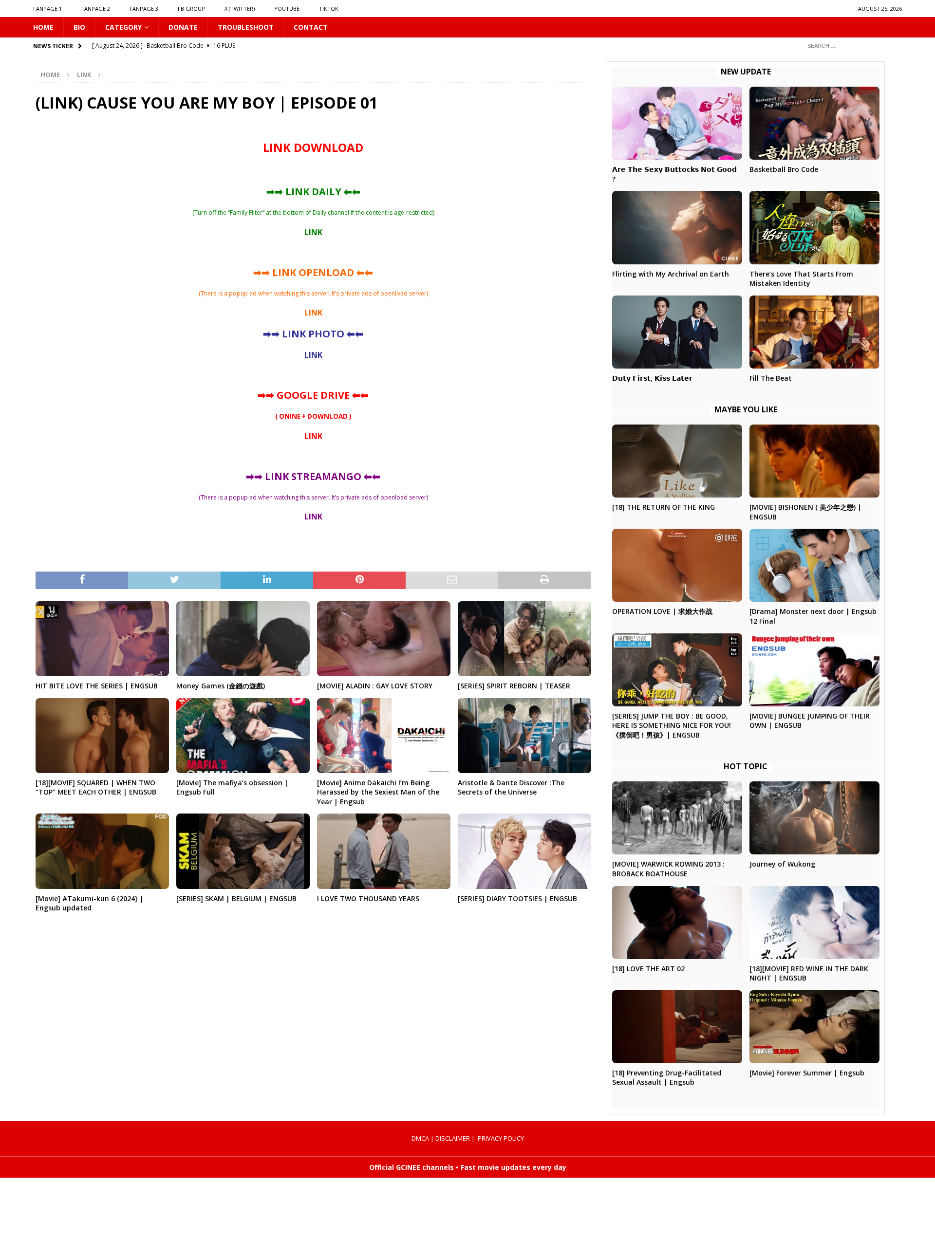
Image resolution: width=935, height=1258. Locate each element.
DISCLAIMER (452, 1138)
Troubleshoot (246, 27)
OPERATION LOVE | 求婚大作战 (662, 611)
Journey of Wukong (782, 864)
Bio (79, 27)
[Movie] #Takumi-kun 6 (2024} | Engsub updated (90, 903)
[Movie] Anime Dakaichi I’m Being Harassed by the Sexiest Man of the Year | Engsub (378, 792)
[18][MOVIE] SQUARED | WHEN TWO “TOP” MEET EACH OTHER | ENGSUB (96, 787)
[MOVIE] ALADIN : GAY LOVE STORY (374, 685)
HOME (43, 27)
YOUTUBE (286, 8)
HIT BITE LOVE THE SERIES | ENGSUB (97, 685)
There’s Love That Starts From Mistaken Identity (801, 278)
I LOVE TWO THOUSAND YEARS (368, 898)
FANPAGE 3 (144, 8)
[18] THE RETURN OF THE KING (663, 507)
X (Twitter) (239, 8)
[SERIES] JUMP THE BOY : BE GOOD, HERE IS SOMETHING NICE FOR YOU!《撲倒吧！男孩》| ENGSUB (671, 725)
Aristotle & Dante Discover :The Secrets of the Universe (511, 787)
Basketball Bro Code (783, 169)
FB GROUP (191, 8)
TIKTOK (328, 8)
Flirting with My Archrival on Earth (670, 273)
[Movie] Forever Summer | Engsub (806, 1072)
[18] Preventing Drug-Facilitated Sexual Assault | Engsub (666, 1077)
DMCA (420, 1138)
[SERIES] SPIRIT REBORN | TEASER (514, 685)
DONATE (183, 27)
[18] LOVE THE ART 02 (648, 968)
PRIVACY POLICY (501, 1138)
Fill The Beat (770, 378)
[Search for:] (850, 45)
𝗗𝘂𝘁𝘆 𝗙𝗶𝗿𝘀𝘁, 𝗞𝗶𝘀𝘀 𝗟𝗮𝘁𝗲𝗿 (652, 378)
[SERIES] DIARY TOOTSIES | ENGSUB (517, 898)
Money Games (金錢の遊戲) (220, 685)
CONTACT (311, 27)
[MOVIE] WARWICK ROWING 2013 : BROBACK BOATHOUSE (668, 868)
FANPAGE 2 (95, 8)
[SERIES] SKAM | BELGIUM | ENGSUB (236, 898)
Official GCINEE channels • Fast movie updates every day (467, 1167)
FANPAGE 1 (47, 8)
